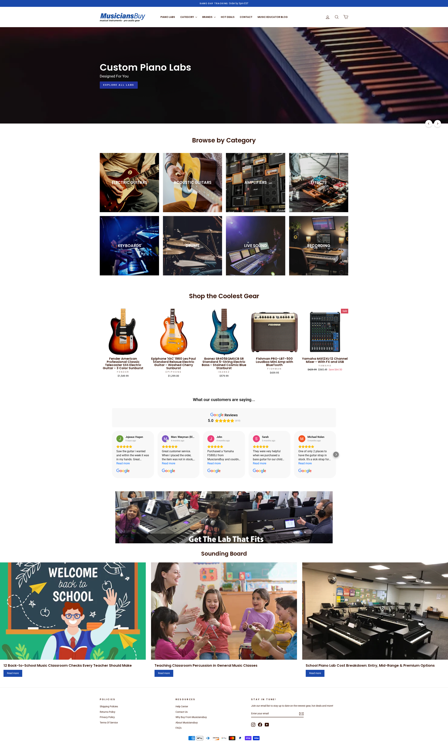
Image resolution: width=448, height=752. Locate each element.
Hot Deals (227, 17)
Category (187, 17)
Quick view (123, 351)
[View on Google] (119, 438)
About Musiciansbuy (187, 722)
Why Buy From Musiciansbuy (191, 717)
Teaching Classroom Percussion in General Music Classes (206, 665)
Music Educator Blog (273, 17)
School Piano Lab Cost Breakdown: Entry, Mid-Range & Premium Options (370, 665)
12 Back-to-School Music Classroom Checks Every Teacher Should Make (68, 665)
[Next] (437, 123)
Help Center (182, 706)
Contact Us (182, 711)
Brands (207, 17)
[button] (112, 454)
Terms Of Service (109, 722)
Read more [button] (123, 463)
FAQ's (178, 727)
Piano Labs (167, 17)
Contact (246, 17)
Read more (13, 673)
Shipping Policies (109, 706)
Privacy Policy (107, 717)
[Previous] (428, 123)
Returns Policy (107, 711)
